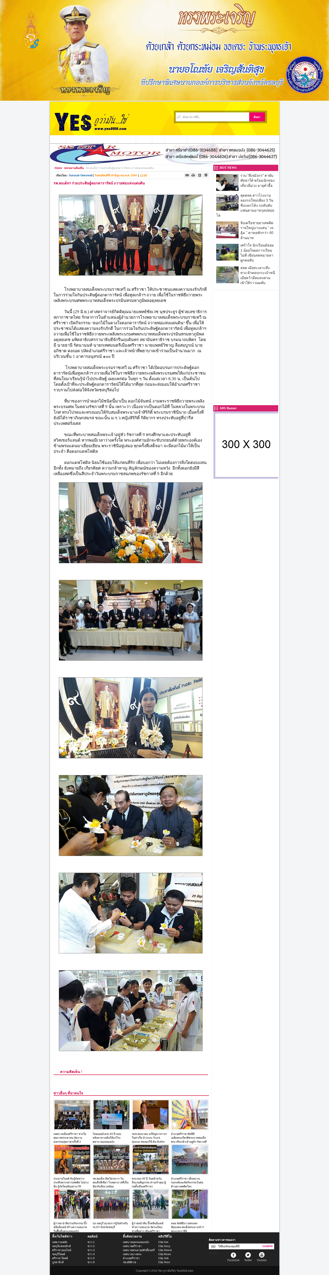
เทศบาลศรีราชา (132, 1246)
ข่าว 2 (91, 1246)
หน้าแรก (58, 139)
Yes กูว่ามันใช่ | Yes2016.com (175, 1270)
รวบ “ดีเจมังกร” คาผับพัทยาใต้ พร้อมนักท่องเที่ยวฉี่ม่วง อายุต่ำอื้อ (257, 181)
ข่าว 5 (91, 1258)
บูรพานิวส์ (58, 1262)
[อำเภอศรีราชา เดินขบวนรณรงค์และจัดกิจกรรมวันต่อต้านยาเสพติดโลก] (190, 1174)
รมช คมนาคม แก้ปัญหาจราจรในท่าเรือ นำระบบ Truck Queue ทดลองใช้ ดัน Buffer (149, 1137)
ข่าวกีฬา (144, 139)
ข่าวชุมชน (127, 139)
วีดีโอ (158, 139)
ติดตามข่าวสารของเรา (222, 1239)
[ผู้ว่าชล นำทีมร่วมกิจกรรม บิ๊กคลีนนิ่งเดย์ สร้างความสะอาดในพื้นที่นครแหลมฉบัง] (72, 1218)
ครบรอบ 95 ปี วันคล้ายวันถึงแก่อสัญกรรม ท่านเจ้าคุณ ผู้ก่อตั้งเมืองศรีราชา (149, 1182)
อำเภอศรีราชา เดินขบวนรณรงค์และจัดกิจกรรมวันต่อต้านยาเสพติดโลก (187, 1182)
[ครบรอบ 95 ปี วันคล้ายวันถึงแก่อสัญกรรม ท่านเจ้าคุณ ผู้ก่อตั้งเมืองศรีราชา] (150, 1174)
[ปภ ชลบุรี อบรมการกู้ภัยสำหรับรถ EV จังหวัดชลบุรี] (111, 1218)
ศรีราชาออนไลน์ (61, 1250)
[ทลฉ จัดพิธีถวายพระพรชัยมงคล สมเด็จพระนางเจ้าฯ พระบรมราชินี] (190, 1218)
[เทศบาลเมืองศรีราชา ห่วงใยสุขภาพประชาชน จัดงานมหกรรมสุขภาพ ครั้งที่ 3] (72, 1129)
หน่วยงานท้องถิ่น (105, 139)
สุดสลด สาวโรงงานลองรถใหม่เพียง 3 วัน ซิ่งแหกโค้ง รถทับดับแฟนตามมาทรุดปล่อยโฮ (245, 205)
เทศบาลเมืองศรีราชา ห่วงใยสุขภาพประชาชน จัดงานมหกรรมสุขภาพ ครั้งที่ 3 (69, 1137)
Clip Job (163, 1258)
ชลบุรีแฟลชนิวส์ (61, 1246)
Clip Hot (163, 1242)
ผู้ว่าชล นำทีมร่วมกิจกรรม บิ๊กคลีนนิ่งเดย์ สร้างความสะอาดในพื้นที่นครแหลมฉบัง (70, 1227)
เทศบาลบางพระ (132, 1254)
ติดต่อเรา (222, 139)
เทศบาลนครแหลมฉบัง (136, 1242)
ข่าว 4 (91, 1254)
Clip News (164, 1254)
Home (58, 168)
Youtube (262, 1260)
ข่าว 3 (91, 1250)
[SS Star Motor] (164, 163)
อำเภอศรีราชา (131, 1258)
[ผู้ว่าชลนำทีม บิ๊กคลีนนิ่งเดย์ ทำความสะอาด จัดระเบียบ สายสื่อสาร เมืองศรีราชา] (150, 1218)
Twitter (248, 1260)
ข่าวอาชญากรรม (79, 139)
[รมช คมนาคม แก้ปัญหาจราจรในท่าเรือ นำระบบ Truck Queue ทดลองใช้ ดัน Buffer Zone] (150, 1129)
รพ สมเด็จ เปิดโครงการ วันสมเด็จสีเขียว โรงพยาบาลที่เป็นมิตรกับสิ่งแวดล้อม (110, 1182)
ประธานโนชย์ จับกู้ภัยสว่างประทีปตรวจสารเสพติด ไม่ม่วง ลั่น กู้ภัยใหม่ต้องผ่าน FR (71, 1182)
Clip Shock (165, 1250)
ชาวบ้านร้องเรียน (200, 139)
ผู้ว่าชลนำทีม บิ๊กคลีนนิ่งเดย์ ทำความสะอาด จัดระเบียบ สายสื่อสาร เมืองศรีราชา (147, 1227)
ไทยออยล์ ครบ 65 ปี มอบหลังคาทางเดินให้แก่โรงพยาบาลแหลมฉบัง (107, 1137)
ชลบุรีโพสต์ (58, 1254)
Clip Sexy (164, 1246)
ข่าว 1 (91, 1242)
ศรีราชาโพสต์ (60, 1258)
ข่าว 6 (91, 1262)
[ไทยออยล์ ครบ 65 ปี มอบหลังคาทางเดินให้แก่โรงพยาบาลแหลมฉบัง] (111, 1129)
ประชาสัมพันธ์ (176, 139)
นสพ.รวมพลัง (59, 1242)
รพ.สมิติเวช (129, 1262)
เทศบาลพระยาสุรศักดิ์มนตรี (139, 1250)
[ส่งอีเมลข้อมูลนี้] (187, 175)
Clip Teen (164, 1262)
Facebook (233, 1260)
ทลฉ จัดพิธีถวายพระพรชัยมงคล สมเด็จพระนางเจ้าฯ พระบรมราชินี (187, 1227)
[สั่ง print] (193, 175)
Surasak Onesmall (80, 175)
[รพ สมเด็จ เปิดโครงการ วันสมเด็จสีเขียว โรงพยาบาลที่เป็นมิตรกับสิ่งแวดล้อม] (111, 1174)
